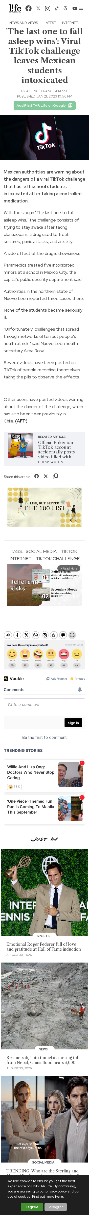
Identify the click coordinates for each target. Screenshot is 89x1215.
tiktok (69, 551)
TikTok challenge (58, 558)
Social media (41, 551)
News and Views (23, 23)
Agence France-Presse (47, 91)
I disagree (56, 1207)
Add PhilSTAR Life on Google (41, 105)
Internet (70, 23)
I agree (32, 1207)
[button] (81, 8)
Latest (50, 23)
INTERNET (20, 558)
